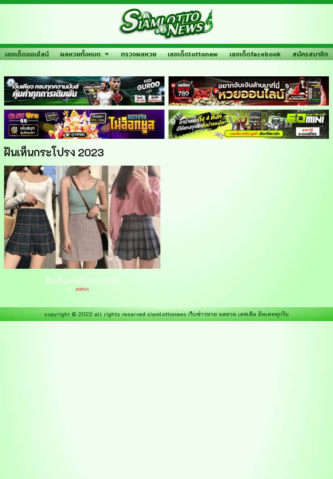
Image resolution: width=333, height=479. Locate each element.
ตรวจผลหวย (138, 54)
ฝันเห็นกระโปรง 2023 (82, 281)
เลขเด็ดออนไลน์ (27, 54)
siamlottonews (166, 314)
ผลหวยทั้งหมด (80, 54)
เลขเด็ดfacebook (255, 54)
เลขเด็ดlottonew (193, 54)
